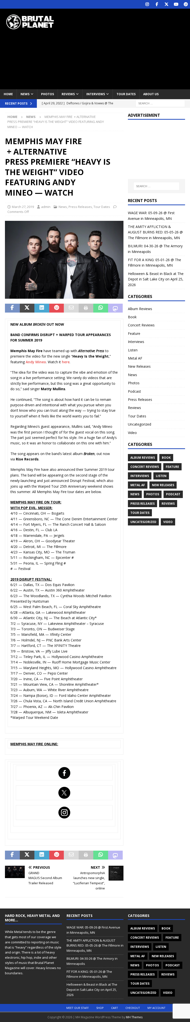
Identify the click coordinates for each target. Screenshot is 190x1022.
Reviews (68, 94)
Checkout (132, 1008)
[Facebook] (156, 4)
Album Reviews (140, 308)
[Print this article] (86, 308)
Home (8, 94)
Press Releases (80, 206)
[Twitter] (166, 4)
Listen (133, 350)
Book (132, 317)
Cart (114, 1008)
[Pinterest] (185, 4)
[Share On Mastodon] (115, 308)
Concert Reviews (141, 325)
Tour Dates (126, 94)
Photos (47, 94)
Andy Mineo (36, 362)
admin (45, 206)
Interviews (95, 94)
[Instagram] (147, 4)
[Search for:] (160, 103)
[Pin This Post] (56, 308)
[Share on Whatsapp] (100, 308)
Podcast (134, 391)
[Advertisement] (130, 48)
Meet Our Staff (77, 1008)
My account (156, 1008)
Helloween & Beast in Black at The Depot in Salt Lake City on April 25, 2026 (156, 279)
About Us (151, 94)
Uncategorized (139, 424)
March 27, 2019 (23, 206)
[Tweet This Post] (27, 308)
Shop (100, 1008)
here (66, 362)
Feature (134, 333)
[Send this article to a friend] (71, 308)
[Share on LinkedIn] (41, 308)
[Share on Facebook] (12, 308)
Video (132, 432)
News (25, 94)
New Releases (139, 366)
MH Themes (134, 1017)
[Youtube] (176, 4)
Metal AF (135, 358)
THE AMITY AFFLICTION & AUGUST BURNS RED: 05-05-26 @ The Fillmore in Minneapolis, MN (155, 232)
